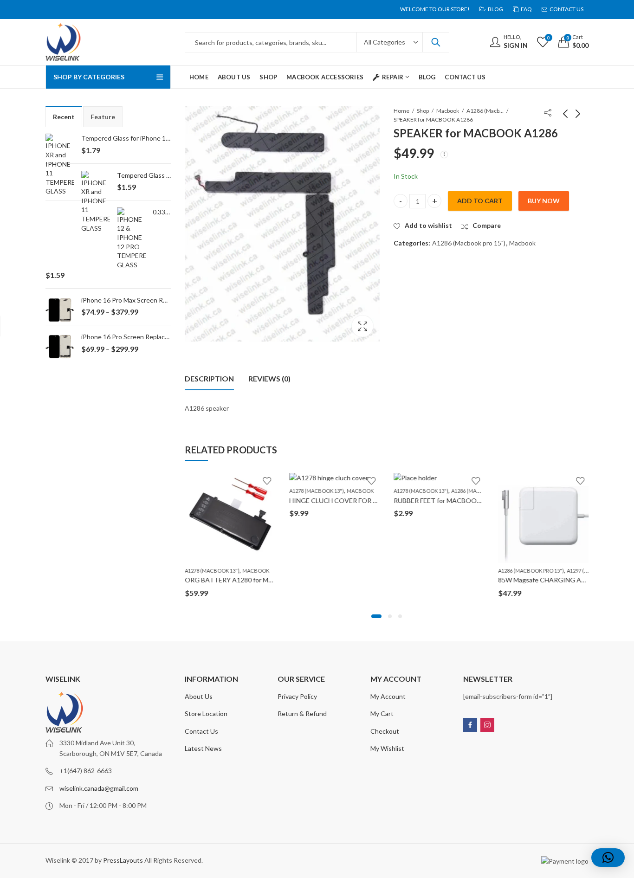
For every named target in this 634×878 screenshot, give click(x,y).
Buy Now (544, 201)
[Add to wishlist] (267, 480)
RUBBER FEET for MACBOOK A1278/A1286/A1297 (469, 500)
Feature (103, 117)
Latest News (203, 748)
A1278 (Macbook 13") (212, 571)
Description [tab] (209, 378)
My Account (388, 696)
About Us (199, 696)
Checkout (384, 731)
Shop (423, 110)
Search (435, 42)
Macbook (447, 110)
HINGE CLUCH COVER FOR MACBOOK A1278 (358, 500)
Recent (64, 117)
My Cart (382, 713)
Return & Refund (302, 713)
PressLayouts (123, 860)
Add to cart (480, 201)
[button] (376, 616)
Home (401, 110)
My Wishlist (387, 748)
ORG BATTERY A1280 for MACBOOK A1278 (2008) (261, 580)
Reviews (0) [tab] (269, 378)
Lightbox (362, 326)
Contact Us (201, 731)
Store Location (206, 713)
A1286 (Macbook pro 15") (485, 110)
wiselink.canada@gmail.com (98, 788)
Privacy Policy (297, 696)
